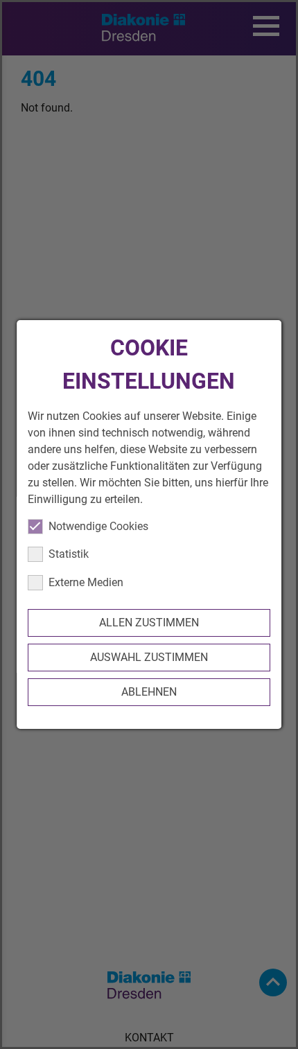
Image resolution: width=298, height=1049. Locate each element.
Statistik (69, 554)
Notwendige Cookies (98, 526)
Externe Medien (86, 582)
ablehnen (149, 691)
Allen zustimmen (149, 622)
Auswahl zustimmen (149, 657)
